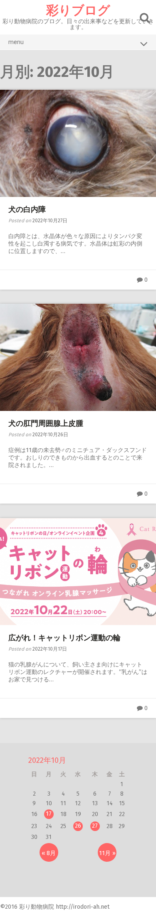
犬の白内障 (27, 209)
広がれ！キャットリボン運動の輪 (64, 637)
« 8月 (49, 853)
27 (95, 825)
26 (78, 825)
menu (16, 42)
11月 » (107, 853)
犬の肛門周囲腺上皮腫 (45, 423)
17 (49, 813)
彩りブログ (78, 10)
